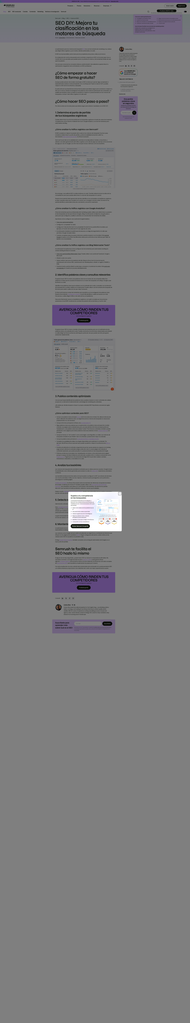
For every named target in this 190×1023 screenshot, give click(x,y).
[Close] (119, 493)
